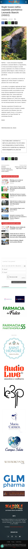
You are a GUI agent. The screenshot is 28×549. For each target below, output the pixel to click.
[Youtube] (19, 536)
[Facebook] (2, 22)
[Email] (12, 22)
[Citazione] (13, 266)
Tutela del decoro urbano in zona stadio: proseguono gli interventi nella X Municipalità (17, 203)
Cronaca (3, 230)
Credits (14, 547)
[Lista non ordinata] (11, 266)
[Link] (16, 266)
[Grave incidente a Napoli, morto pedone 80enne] (5, 210)
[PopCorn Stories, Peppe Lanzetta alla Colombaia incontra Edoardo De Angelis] (5, 188)
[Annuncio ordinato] (10, 266)
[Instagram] (12, 536)
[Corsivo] (4, 266)
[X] (6, 22)
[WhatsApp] (9, 22)
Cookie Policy (18, 541)
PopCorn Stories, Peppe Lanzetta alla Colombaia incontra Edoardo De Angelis (17, 188)
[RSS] (16, 536)
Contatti (8, 541)
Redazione (5, 19)
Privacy (12, 541)
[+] (20, 265)
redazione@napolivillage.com (16, 526)
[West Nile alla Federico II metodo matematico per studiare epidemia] (5, 196)
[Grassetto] (3, 266)
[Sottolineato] (6, 266)
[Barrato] (8, 266)
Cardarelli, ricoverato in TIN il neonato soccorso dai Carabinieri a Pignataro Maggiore (18, 217)
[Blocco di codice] (15, 266)
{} (18, 265)
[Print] (16, 22)
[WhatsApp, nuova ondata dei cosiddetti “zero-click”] (5, 181)
